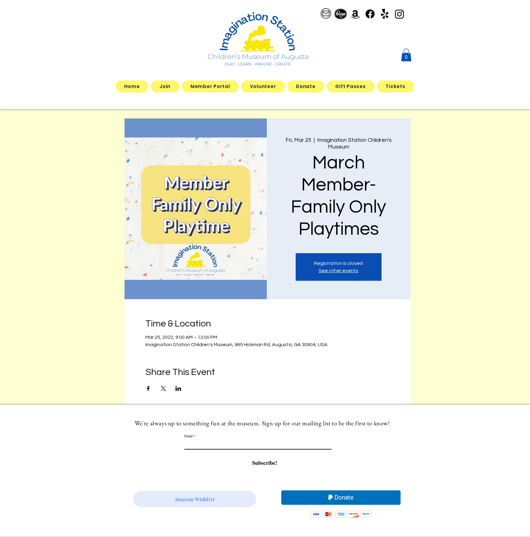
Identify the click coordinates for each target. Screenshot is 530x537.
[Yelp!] (385, 14)
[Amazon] (355, 14)
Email (188, 436)
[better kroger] (341, 14)
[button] (406, 54)
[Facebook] (370, 14)
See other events (338, 270)
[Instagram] (399, 14)
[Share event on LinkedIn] (178, 388)
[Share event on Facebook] (148, 388)
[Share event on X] (163, 388)
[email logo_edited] (326, 14)
